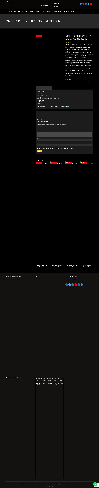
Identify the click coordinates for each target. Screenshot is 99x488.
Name (38, 138)
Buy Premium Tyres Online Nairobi (28, 483)
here (70, 75)
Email (38, 143)
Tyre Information (34, 11)
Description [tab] (39, 88)
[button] (95, 484)
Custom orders (46, 11)
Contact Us (66, 11)
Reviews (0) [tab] (47, 88)
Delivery (54, 11)
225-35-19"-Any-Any (80, 81)
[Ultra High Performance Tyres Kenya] (13, 2)
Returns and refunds (43, 483)
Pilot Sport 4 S (89, 81)
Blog (72, 11)
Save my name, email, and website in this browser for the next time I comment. (56, 148)
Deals (59, 11)
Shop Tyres (25, 11)
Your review (40, 131)
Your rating (39, 126)
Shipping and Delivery (55, 483)
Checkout (69, 483)
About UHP (17, 11)
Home (10, 11)
